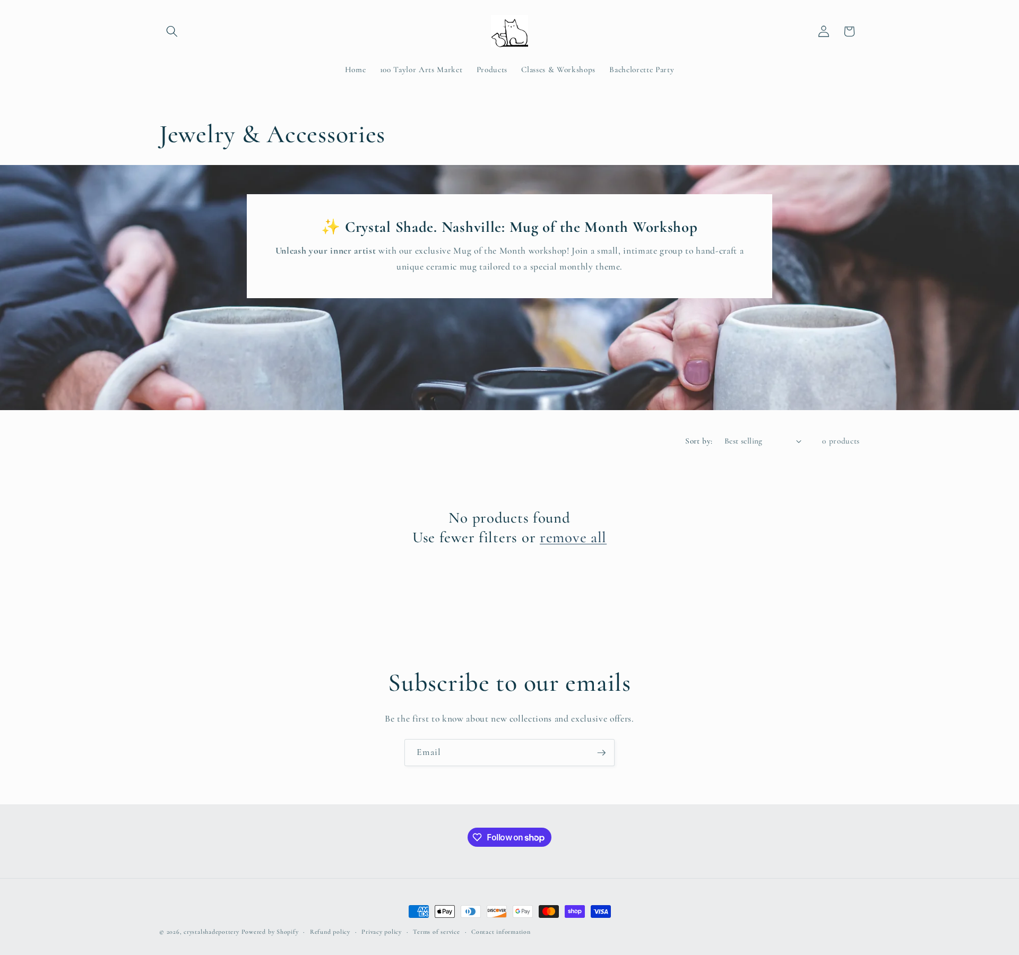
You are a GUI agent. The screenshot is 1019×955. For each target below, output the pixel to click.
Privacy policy (381, 931)
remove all (573, 537)
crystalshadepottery (211, 931)
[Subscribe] (601, 753)
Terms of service (436, 931)
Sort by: (699, 441)
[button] (172, 31)
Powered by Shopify (270, 931)
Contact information (501, 931)
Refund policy (330, 931)
